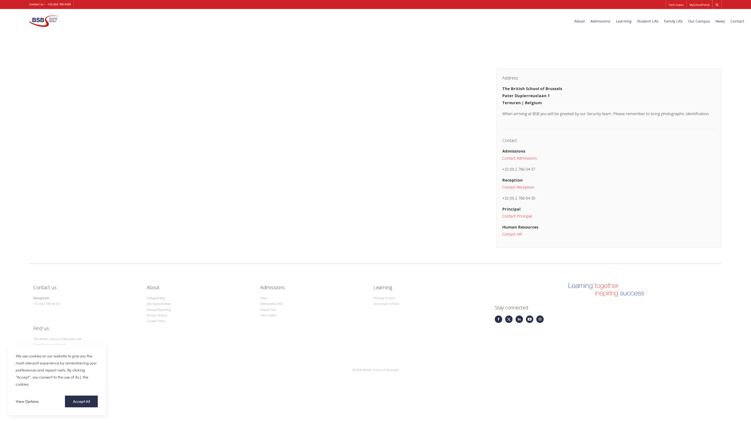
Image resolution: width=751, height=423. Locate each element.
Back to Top (725, 414)
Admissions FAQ (271, 304)
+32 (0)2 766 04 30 (46, 304)
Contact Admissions (519, 158)
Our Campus (699, 21)
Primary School (384, 298)
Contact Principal (517, 216)
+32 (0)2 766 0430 (59, 4)
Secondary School (386, 304)
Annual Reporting (159, 309)
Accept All (81, 401)
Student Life (647, 21)
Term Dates (676, 5)
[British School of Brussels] (48, 21)
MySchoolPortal (699, 5)
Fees (263, 298)
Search (717, 5)
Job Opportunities (159, 304)
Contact (737, 21)
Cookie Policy (156, 321)
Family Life (673, 21)
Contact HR (512, 234)
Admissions (600, 21)
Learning (624, 21)
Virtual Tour (268, 309)
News (720, 21)
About (579, 21)
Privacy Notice (157, 315)
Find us (41, 328)
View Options (27, 401)
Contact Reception (518, 187)
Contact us (45, 287)
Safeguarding (156, 298)
